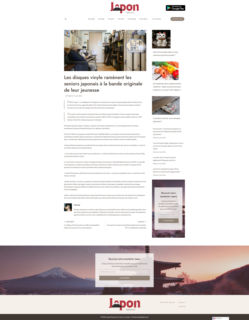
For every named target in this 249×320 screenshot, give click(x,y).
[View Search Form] (66, 19)
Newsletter (177, 19)
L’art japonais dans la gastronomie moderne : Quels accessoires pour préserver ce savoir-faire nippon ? (167, 86)
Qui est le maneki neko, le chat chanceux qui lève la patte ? (165, 53)
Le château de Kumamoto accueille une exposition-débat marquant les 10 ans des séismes (82, 225)
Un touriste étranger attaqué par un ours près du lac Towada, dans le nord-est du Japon (168, 146)
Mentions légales (167, 302)
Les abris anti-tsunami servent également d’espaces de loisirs (164, 158)
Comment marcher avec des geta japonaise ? (166, 119)
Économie (132, 19)
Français (218, 318)
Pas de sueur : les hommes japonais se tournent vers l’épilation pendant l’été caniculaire (167, 131)
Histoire (91, 19)
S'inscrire (168, 221)
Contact (182, 302)
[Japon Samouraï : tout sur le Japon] (124, 8)
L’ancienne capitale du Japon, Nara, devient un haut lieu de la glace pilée (166, 170)
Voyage (121, 19)
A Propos (182, 306)
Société (111, 19)
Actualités (156, 19)
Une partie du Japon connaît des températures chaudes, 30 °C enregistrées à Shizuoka (126, 225)
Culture (101, 19)
